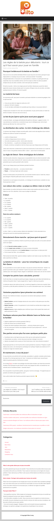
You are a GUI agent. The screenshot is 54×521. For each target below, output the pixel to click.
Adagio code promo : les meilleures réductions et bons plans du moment (22, 428)
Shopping (7, 452)
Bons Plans (7, 444)
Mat (17, 68)
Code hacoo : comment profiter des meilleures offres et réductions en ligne (22, 414)
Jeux (6, 380)
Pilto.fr (10, 363)
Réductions (8, 449)
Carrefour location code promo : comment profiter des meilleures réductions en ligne (25, 417)
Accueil (7, 442)
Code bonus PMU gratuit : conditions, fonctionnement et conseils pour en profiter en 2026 (26, 425)
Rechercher (6, 398)
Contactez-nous (9, 454)
